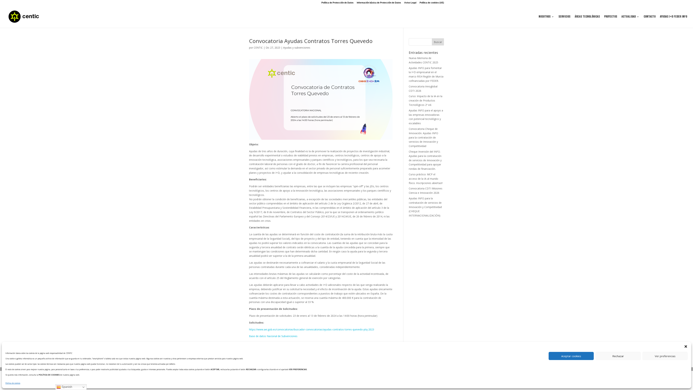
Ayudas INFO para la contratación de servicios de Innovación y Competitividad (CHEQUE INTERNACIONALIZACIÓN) (425, 207)
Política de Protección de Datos (337, 3)
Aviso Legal (410, 3)
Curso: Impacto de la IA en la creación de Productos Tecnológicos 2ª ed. (425, 100)
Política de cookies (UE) (432, 3)
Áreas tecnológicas (587, 16)
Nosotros (545, 16)
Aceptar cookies (571, 356)
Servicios (564, 16)
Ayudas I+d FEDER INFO (673, 16)
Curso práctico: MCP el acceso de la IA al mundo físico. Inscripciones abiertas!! (426, 179)
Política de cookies (12, 383)
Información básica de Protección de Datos (379, 3)
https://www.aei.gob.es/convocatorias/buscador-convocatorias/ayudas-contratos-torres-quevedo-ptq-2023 (311, 329)
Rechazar (618, 356)
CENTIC (258, 47)
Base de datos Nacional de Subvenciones (273, 336)
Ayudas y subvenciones (296, 47)
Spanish (66, 386)
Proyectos (610, 16)
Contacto (650, 16)
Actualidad (629, 16)
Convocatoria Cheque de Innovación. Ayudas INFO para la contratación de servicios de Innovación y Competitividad (423, 137)
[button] (686, 346)
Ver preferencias (665, 356)
